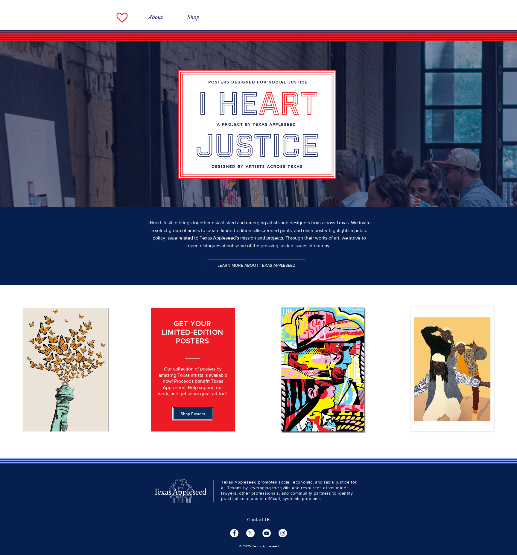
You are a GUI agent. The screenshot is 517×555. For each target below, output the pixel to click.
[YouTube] (266, 533)
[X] (250, 533)
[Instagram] (283, 533)
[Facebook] (234, 533)
